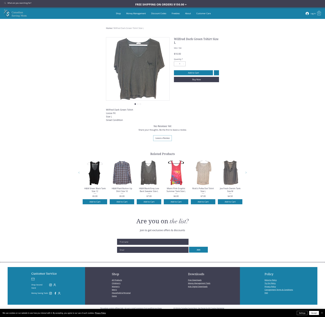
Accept (314, 313)
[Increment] (183, 64)
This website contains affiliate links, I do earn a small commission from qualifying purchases (131, 308)
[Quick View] (95, 173)
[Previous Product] (78, 172)
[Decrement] (175, 64)
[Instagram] (50, 285)
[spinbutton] (179, 64)
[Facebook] (55, 293)
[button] (319, 13)
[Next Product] (246, 172)
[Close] (321, 313)
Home (109, 28)
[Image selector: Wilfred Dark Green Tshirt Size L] (135, 104)
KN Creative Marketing (216, 308)
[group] (162, 182)
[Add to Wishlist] (216, 72)
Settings (302, 313)
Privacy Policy (100, 313)
